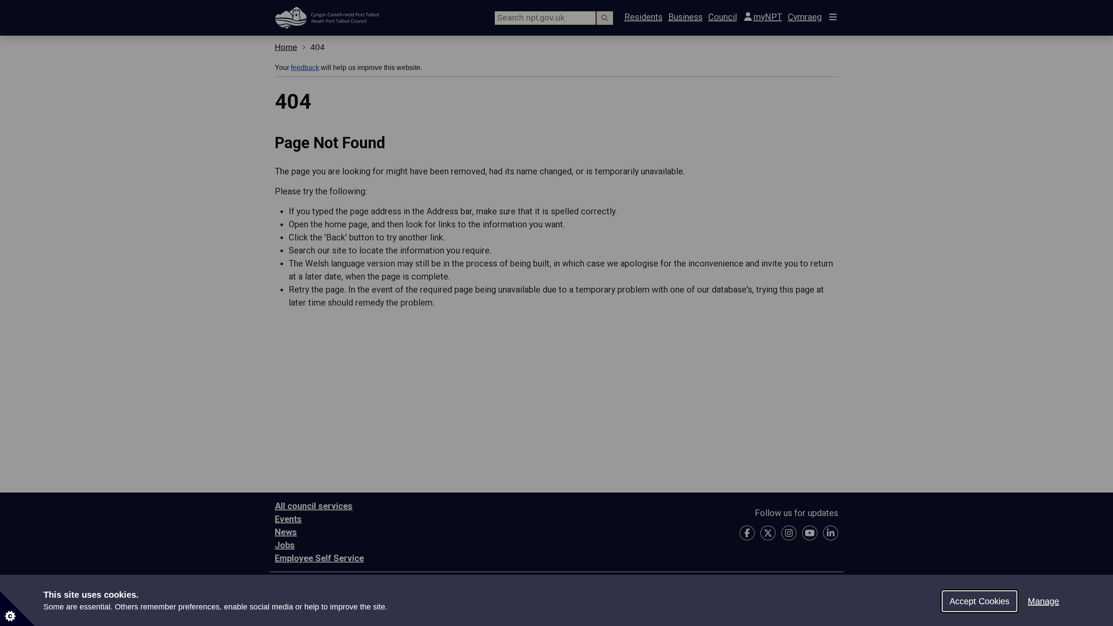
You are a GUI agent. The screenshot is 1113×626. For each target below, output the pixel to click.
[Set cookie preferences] (17, 608)
